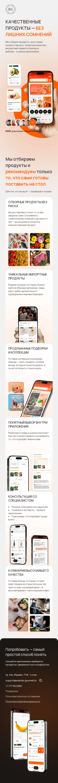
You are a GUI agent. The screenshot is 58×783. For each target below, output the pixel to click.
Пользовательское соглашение (22, 696)
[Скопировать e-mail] (40, 680)
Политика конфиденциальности (22, 701)
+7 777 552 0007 (13, 686)
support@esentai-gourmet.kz (21, 680)
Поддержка (11, 691)
